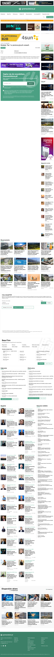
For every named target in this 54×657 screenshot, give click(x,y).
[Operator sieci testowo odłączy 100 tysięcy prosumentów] (20, 246)
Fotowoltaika (4, 346)
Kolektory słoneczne (26, 346)
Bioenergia (29, 646)
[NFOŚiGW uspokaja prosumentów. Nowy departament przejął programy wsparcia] (47, 277)
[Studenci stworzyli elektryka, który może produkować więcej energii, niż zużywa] (42, 168)
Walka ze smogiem (31, 648)
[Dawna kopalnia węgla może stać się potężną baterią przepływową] (42, 191)
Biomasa (13, 344)
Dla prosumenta (29, 14)
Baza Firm (9, 14)
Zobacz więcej (48, 363)
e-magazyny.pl (14, 590)
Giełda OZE (22, 14)
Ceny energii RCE (37, 14)
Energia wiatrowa (45, 344)
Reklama (42, 643)
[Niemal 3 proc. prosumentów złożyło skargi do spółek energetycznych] (47, 261)
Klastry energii (14, 346)
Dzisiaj (18, 307)
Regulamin (43, 641)
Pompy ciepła (34, 346)
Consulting (24, 344)
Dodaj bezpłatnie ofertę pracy (33, 398)
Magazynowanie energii (31, 647)
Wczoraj (7, 307)
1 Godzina (49, 302)
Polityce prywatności (11, 97)
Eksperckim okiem (45, 14)
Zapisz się (30, 83)
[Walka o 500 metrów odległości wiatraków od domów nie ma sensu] (42, 211)
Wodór (29, 650)
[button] (44, 17)
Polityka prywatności (44, 637)
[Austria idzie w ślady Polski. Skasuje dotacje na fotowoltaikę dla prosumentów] (7, 246)
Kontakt (42, 640)
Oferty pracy (15, 14)
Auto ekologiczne (30, 643)
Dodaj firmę (41, 363)
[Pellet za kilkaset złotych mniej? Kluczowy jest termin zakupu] (42, 198)
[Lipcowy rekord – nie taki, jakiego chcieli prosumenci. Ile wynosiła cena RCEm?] (7, 277)
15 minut (43, 302)
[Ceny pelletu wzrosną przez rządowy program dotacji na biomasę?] (42, 204)
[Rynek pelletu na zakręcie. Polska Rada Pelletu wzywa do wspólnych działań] (42, 184)
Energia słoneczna (31, 640)
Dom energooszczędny (31, 644)
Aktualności (16, 637)
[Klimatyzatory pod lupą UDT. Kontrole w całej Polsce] (42, 235)
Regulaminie (4, 97)
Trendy (29, 639)
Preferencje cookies (44, 645)
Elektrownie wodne (35, 344)
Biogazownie (4, 344)
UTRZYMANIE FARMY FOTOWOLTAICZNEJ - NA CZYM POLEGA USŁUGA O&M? (14, 20)
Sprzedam (7, 43)
